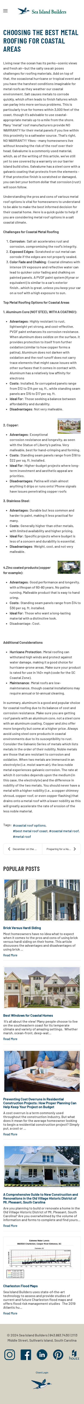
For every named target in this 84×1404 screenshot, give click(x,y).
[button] (5, 11)
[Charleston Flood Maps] (42, 1258)
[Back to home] (42, 11)
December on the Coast (27, 849)
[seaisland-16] (42, 1071)
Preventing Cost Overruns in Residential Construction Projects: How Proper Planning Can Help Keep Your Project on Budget (39, 1103)
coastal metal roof (65, 831)
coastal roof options (30, 825)
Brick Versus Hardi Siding (22, 928)
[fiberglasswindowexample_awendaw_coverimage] (42, 987)
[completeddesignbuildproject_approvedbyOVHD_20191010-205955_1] (42, 1166)
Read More (10, 955)
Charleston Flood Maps (20, 1286)
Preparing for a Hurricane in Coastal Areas (64, 849)
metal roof (23, 836)
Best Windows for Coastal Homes (28, 1015)
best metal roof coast (31, 831)
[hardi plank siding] (42, 900)
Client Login (42, 1372)
